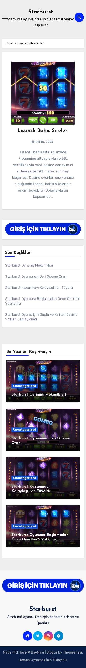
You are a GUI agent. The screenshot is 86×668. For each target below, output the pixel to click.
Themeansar (72, 652)
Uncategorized (24, 386)
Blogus (52, 652)
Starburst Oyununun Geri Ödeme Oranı (36, 277)
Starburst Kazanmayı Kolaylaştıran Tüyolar (39, 288)
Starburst (40, 12)
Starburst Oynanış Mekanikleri (29, 265)
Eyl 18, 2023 (44, 142)
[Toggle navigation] (4, 17)
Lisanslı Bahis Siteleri (43, 130)
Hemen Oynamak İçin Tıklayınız (43, 660)
